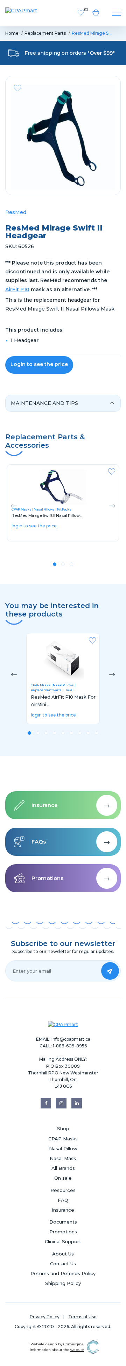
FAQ (63, 1200)
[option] (63, 137)
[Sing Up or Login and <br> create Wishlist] (17, 88)
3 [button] (71, 564)
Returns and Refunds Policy (63, 1273)
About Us (63, 1254)
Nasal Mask (63, 1158)
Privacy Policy (44, 1316)
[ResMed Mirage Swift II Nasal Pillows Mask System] (63, 487)
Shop (63, 1128)
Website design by (57, 1344)
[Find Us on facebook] (46, 1103)
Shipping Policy (63, 1283)
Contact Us (63, 1263)
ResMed (15, 212)
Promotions (63, 1231)
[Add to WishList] (112, 474)
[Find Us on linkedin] (76, 1103)
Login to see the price (39, 364)
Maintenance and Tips (44, 403)
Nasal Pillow (63, 1148)
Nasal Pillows (44, 509)
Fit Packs (64, 509)
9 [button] (96, 733)
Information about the (57, 1349)
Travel (69, 690)
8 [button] (88, 733)
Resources (63, 1190)
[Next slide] (112, 506)
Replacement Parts (45, 33)
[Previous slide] (14, 506)
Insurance (63, 1210)
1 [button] (54, 564)
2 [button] (63, 564)
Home (12, 33)
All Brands (63, 1168)
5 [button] (63, 733)
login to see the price (34, 525)
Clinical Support (63, 1241)
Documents (63, 1222)
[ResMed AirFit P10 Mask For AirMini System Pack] (63, 659)
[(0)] (81, 12)
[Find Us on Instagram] (61, 1103)
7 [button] (80, 733)
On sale (63, 1178)
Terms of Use (82, 1316)
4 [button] (54, 733)
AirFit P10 (17, 289)
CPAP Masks (41, 685)
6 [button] (71, 733)
